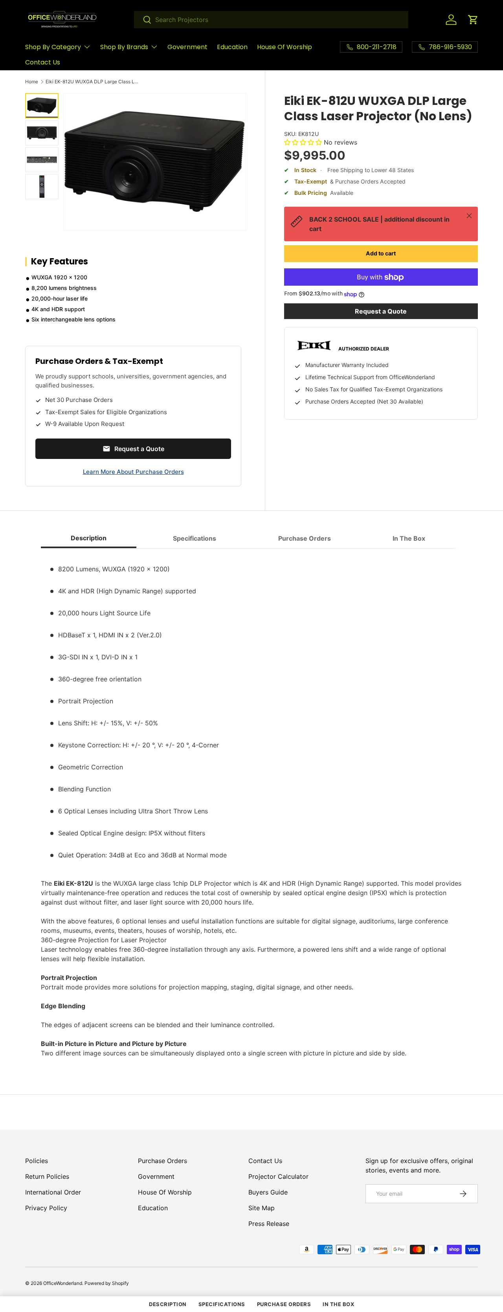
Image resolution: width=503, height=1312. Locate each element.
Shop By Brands (124, 46)
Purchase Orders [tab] (304, 538)
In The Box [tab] (409, 538)
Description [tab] (88, 538)
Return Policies (47, 1176)
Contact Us (42, 62)
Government (187, 46)
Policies (36, 1161)
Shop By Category (53, 46)
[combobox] (271, 19)
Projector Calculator (278, 1176)
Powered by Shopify (106, 1283)
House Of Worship (284, 46)
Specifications (221, 1304)
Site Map (261, 1208)
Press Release (268, 1224)
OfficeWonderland (62, 1283)
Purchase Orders (162, 1161)
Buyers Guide (268, 1192)
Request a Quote (381, 312)
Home (31, 81)
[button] (473, 19)
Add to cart (381, 253)
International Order (53, 1192)
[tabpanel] (251, 806)
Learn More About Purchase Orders (133, 471)
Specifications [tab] (194, 538)
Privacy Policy (46, 1208)
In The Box (338, 1304)
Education (232, 46)
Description (168, 1304)
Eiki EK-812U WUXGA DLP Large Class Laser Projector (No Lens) (93, 81)
